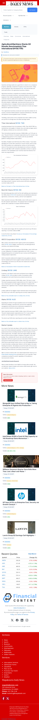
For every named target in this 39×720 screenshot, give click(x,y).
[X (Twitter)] (12, 620)
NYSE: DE (17, 190)
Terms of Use (12, 710)
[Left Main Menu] (4, 3)
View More (31, 554)
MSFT (3, 578)
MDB (9, 417)
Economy (9, 480)
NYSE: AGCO (20, 239)
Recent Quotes (7, 15)
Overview (6, 36)
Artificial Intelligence (11, 414)
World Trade (14, 480)
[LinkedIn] (22, 620)
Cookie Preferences (21, 711)
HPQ (9, 516)
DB (8, 450)
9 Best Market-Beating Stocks (9, 354)
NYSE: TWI (23, 88)
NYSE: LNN (12, 270)
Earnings (22, 447)
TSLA (3, 587)
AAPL (3, 563)
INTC (11, 450)
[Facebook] (17, 620)
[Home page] (21, 3)
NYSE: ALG (11, 299)
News (11, 36)
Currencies (18, 36)
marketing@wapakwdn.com (16, 693)
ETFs (25, 26)
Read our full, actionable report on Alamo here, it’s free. (15, 321)
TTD (14, 450)
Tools (5, 32)
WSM (9, 483)
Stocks (16, 26)
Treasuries (6, 39)
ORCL (3, 584)
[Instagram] (27, 620)
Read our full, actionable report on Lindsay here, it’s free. (16, 295)
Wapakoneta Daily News (23, 707)
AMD (3, 566)
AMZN (4, 560)
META (3, 575)
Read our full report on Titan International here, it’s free (15, 186)
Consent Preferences (9, 719)
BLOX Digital (18, 715)
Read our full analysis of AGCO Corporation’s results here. (16, 266)
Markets (6, 26)
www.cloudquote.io (20, 608)
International (26, 36)
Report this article (8, 380)
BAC (3, 569)
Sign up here (12, 368)
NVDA (4, 581)
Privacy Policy (20, 710)
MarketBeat (7, 411)
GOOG (4, 572)
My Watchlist (22, 15)
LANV (9, 547)
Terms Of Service (22, 614)
